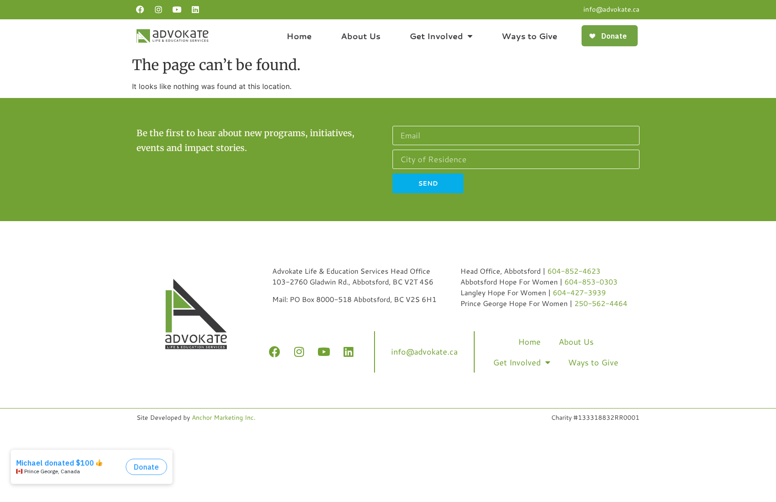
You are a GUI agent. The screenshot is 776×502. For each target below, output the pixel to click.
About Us (360, 36)
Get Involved (436, 36)
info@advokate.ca (611, 9)
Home (299, 36)
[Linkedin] (195, 9)
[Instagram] (158, 9)
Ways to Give (529, 36)
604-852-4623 (573, 271)
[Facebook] (140, 9)
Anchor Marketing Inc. (224, 417)
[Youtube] (177, 9)
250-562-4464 (600, 303)
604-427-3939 (579, 292)
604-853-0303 (590, 281)
